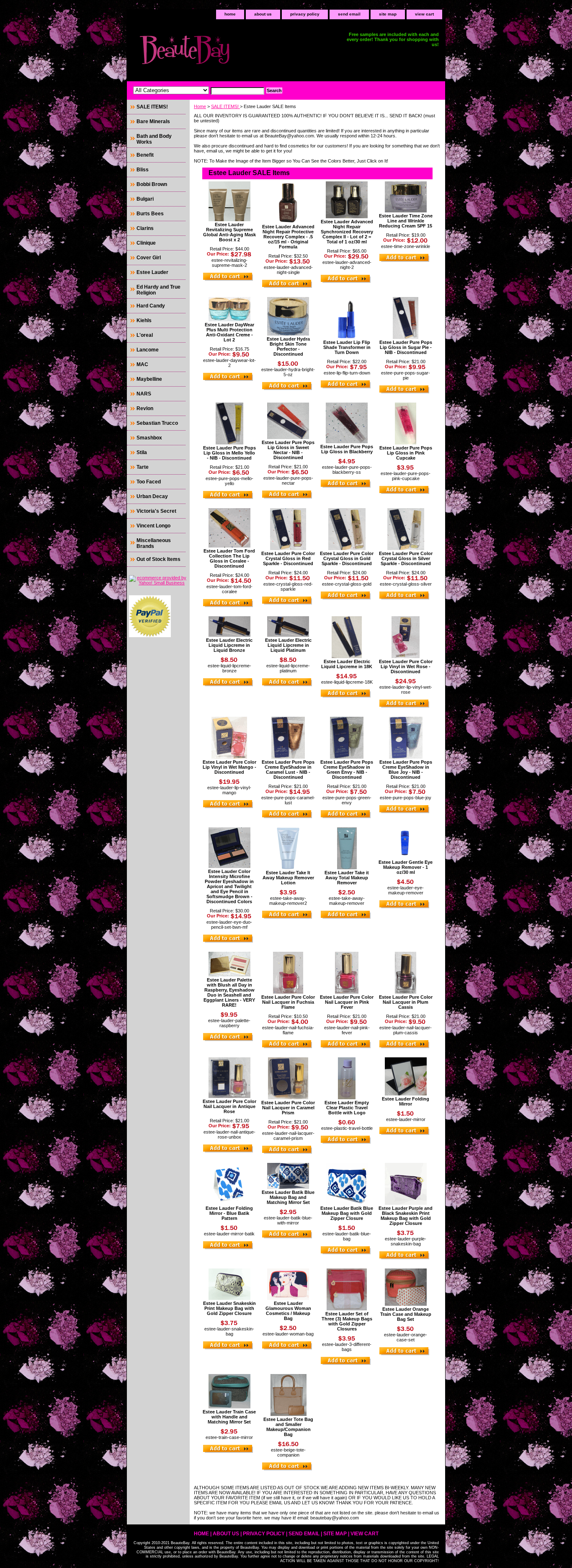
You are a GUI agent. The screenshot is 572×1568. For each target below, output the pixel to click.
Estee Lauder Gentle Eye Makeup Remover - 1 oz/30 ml (406, 867)
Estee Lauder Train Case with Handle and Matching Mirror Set (229, 1416)
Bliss (143, 170)
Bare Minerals (153, 121)
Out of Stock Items (158, 559)
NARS (144, 394)
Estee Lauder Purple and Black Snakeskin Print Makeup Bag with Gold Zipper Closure (406, 1216)
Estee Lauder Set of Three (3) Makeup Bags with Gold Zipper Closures (347, 1321)
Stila (142, 452)
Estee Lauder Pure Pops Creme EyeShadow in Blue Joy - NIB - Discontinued (405, 769)
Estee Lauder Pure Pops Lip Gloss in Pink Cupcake (405, 452)
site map (388, 14)
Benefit (145, 155)
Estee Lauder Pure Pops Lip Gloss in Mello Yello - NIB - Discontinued (229, 452)
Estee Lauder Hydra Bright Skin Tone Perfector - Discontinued (288, 346)
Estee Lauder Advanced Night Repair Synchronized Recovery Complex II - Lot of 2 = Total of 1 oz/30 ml (347, 231)
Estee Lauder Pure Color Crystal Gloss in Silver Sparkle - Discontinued (406, 558)
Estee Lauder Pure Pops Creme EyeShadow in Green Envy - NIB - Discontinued (346, 769)
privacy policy (304, 14)
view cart (424, 14)
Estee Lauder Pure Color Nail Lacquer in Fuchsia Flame (288, 1002)
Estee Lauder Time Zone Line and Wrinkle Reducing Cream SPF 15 (406, 220)
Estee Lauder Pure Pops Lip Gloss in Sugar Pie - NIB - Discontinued (405, 347)
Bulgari (145, 199)
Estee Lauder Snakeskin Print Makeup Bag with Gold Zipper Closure (229, 1308)
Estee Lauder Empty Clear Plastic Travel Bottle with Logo (347, 1107)
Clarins (145, 228)
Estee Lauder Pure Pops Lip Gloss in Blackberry (346, 449)
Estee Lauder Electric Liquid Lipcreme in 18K (346, 664)
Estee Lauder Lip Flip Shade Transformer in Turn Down (347, 347)
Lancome (148, 350)
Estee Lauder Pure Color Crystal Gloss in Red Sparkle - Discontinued (288, 558)
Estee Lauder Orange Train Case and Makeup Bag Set (405, 1314)
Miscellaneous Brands (154, 543)
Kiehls (144, 320)
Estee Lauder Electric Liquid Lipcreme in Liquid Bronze (229, 645)
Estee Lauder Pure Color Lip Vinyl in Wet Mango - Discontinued (229, 767)
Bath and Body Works (154, 139)
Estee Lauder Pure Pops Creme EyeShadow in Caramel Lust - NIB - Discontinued (288, 769)
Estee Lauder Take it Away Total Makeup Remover (347, 877)
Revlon (145, 408)
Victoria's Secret (156, 511)
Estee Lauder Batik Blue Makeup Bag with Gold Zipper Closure (346, 1213)
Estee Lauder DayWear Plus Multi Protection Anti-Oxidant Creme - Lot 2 (229, 332)
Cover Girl (149, 258)
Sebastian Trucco (157, 423)
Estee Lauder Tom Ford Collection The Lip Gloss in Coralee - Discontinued (229, 558)
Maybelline (149, 379)
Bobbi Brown (152, 184)
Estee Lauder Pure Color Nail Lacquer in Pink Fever (347, 1002)
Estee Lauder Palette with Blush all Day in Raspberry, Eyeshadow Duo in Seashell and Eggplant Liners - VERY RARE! (229, 992)
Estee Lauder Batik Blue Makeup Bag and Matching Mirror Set (288, 1197)
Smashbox (149, 438)
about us (263, 14)
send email (349, 14)
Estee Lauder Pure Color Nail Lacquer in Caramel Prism (288, 1107)
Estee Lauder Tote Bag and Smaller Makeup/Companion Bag (288, 1427)
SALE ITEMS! (225, 106)
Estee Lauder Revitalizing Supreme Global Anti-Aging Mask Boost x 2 (229, 232)
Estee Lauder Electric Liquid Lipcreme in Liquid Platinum (288, 645)
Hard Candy (151, 306)
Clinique (146, 243)
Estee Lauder (152, 272)
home (230, 14)
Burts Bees (150, 214)
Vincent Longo (153, 526)
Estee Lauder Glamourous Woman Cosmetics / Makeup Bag (288, 1311)
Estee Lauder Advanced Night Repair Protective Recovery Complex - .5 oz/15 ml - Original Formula (288, 236)
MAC (142, 364)
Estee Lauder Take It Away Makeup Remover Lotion (288, 877)
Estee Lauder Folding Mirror (405, 1101)
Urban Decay (152, 496)
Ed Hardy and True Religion (158, 290)
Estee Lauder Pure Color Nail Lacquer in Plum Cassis (406, 1002)
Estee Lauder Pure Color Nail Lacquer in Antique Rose (229, 1106)
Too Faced (149, 482)
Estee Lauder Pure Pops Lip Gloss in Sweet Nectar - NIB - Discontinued (288, 450)
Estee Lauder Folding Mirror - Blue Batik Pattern (229, 1213)
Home (200, 106)
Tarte (143, 467)
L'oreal (145, 335)
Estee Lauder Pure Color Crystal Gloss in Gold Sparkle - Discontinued (347, 558)
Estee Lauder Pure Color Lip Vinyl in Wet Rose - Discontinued (406, 666)
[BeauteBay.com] (231, 52)
